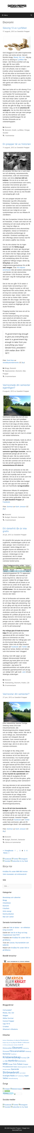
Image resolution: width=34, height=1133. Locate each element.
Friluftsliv (6, 908)
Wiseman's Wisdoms (10, 1029)
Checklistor (7, 903)
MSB (5, 1064)
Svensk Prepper (8, 1021)
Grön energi (7, 911)
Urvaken (6, 1026)
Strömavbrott (11, 1072)
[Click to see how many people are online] (26, 1089)
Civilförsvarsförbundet (8, 1045)
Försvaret (6, 1051)
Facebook (6, 502)
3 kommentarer (10, 376)
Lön (4, 1061)
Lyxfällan (20, 60)
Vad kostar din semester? (16, 694)
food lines (10, 360)
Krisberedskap (12, 1057)
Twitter (24, 647)
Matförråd (13, 1060)
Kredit (14, 130)
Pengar (27, 130)
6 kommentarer (10, 685)
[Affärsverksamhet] (6, 1091)
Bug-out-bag (10, 1042)
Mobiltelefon (22, 1061)
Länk (24, 672)
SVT (16, 1076)
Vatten (5, 1078)
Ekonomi (8, 127)
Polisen (20, 1064)
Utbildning (21, 1076)
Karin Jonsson (21, 506)
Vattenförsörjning (13, 1078)
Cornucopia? (7, 1010)
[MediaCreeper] (16, 1089)
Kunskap (23, 1057)
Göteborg (28, 1051)
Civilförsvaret (25, 1042)
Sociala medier (7, 1069)
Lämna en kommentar (13, 842)
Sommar (10, 506)
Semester (21, 517)
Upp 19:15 (6, 1024)
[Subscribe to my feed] (19, 861)
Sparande (15, 1069)
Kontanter (7, 1054)
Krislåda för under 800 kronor (15, 871)
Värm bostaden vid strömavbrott (14, 874)
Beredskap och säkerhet (11, 897)
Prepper (5, 374)
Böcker (20, 1042)
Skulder (5, 133)
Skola (29, 1067)
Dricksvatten (7, 1048)
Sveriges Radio (9, 1076)
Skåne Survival (8, 1018)
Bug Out (15, 1042)
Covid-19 (20, 1045)
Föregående (8, 851)
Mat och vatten (8, 917)
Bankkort (5, 1040)
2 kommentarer (10, 520)
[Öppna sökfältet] (31, 15)
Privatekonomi (8, 1067)
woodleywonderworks (11, 362)
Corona (15, 1045)
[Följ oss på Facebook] (7, 859)
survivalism (23, 1073)
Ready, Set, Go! (8, 1013)
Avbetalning (9, 683)
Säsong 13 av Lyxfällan (15, 28)
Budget (7, 517)
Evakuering (26, 1048)
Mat (24, 371)
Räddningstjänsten (23, 1067)
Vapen (26, 1076)
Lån (28, 683)
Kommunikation (8, 914)
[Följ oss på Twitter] (15, 859)
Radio (15, 1067)
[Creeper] (6, 1089)
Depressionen (10, 371)
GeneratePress (17, 1130)
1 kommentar (9, 135)
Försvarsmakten (17, 1051)
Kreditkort (14, 1054)
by (23, 362)
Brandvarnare (24, 1040)
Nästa (6, 853)
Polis (15, 1064)
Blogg (7, 368)
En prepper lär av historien (17, 144)
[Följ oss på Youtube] (6, 861)
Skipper (5, 1015)
